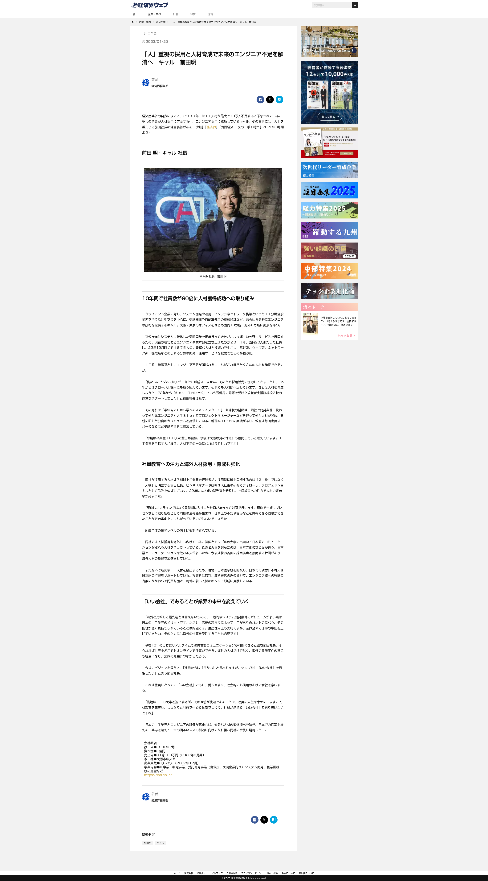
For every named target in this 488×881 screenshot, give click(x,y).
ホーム (177, 873)
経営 (193, 14)
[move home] (133, 22)
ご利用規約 (232, 873)
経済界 (211, 127)
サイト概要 (272, 873)
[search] (355, 5)
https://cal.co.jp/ (158, 775)
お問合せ (201, 873)
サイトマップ (216, 873)
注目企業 (150, 33)
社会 (175, 14)
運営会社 (188, 873)
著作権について (306, 873)
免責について (288, 873)
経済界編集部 (160, 86)
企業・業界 (154, 14)
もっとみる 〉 (347, 335)
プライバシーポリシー (252, 873)
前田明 (147, 843)
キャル (160, 843)
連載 (210, 14)
